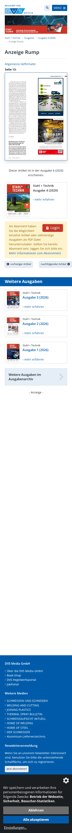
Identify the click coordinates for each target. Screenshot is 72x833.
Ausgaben (29, 37)
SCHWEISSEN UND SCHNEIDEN (27, 701)
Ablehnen (36, 810)
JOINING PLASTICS (19, 710)
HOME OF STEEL (17, 728)
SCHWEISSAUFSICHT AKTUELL (26, 719)
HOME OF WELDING (20, 723)
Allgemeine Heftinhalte (20, 64)
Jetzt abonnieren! (17, 768)
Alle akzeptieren (36, 819)
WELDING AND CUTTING (23, 705)
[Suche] (47, 8)
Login (54, 227)
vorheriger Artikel (20, 264)
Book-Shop (14, 675)
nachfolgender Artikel (54, 264)
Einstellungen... (15, 827)
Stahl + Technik (12, 37)
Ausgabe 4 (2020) (46, 37)
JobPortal (13, 684)
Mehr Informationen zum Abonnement (35, 253)
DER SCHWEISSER (18, 732)
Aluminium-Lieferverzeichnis (26, 736)
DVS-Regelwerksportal (21, 680)
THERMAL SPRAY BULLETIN (24, 714)
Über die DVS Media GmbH (25, 671)
